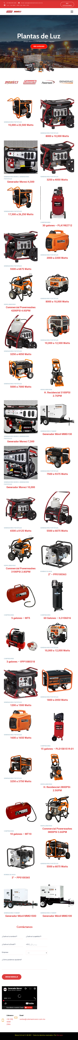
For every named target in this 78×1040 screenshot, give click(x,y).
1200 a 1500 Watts (20, 705)
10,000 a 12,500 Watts (57, 343)
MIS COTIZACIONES (67, 4)
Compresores (45, 222)
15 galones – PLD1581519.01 (57, 748)
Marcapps (60, 1035)
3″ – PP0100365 (21, 877)
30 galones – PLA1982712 (57, 225)
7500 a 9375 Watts (57, 474)
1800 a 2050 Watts (57, 700)
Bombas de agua (46, 571)
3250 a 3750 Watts (20, 781)
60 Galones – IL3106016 (57, 618)
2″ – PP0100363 (57, 574)
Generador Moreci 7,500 (20, 441)
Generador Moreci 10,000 (20, 487)
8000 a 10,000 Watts (57, 136)
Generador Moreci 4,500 (20, 181)
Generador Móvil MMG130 (57, 434)
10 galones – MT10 (20, 834)
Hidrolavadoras (10, 304)
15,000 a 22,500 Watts (20, 125)
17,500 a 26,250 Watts (20, 214)
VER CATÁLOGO (38, 46)
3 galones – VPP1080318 (21, 661)
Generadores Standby (48, 431)
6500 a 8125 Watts (20, 530)
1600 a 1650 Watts (20, 737)
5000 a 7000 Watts (20, 386)
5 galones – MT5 (20, 618)
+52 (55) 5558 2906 (10, 1021)
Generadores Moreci (11, 176)
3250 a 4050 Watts (57, 179)
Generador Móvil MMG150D (20, 916)
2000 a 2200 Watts (57, 257)
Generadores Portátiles (13, 122)
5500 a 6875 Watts (20, 269)
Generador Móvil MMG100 (57, 916)
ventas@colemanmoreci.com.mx (32, 1019)
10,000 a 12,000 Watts (57, 650)
